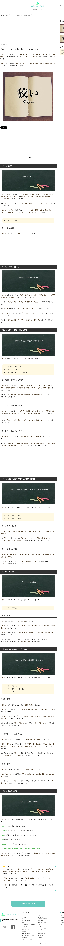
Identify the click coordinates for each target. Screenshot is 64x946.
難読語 (23, 922)
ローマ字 (40, 929)
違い (23, 928)
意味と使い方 (25, 917)
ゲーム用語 (40, 926)
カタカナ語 (40, 917)
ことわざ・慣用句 (26, 920)
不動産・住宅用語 (26, 933)
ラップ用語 (24, 937)
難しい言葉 (24, 926)
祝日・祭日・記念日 (42, 928)
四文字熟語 (40, 920)
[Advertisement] (28, 31)
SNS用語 (40, 937)
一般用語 (40, 915)
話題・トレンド (25, 929)
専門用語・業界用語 (42, 918)
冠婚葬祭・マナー (26, 918)
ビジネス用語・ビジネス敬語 (28, 924)
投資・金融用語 (41, 933)
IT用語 (23, 915)
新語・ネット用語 (42, 922)
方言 (39, 924)
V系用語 (40, 931)
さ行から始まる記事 (28, 904)
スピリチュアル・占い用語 (28, 935)
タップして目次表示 (28, 157)
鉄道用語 (24, 931)
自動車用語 (40, 935)
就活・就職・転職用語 (27, 939)
